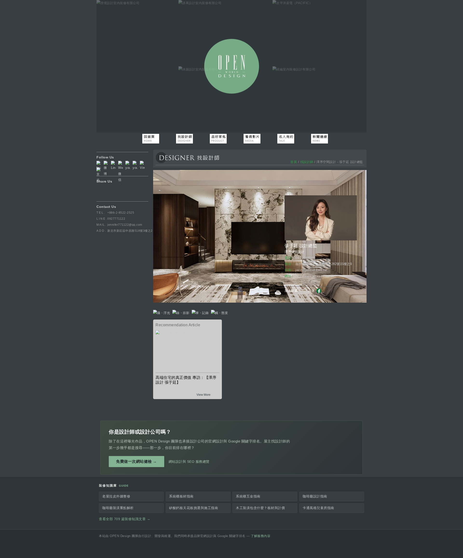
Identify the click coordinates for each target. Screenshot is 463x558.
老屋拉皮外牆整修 (116, 496)
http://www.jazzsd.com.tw (314, 276)
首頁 (293, 162)
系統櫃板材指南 (181, 496)
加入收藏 (291, 291)
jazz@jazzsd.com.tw (311, 270)
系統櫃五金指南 (248, 496)
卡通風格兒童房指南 (318, 508)
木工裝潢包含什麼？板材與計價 (260, 508)
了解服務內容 (260, 536)
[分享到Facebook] (319, 292)
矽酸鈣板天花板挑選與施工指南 (193, 508)
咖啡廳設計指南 (315, 496)
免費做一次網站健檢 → (136, 461)
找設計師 (306, 162)
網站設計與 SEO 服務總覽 (189, 461)
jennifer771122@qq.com (124, 224)
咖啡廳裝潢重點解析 (118, 508)
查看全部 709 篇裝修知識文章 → (124, 519)
